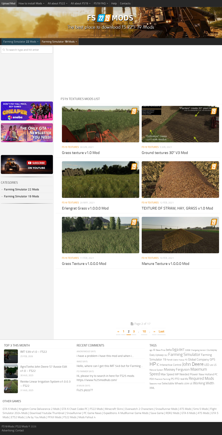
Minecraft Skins (114, 409)
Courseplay (212, 350)
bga (175, 349)
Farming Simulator (184, 354)
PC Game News (92, 413)
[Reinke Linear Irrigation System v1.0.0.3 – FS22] (11, 386)
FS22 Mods (96, 409)
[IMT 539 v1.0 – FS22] (11, 356)
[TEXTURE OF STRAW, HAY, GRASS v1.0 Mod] (180, 179)
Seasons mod (155, 383)
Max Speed (167, 374)
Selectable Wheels (172, 383)
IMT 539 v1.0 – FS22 (33, 351)
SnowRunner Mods (166, 409)
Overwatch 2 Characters (139, 409)
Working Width (203, 383)
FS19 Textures (70, 147)
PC (216, 374)
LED (206, 364)
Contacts (125, 3)
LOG (211, 365)
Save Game (157, 413)
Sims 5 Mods (200, 409)
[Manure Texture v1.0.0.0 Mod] (180, 235)
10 (144, 331)
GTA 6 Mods (10, 409)
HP (153, 364)
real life (184, 378)
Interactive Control (170, 364)
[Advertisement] (140, 69)
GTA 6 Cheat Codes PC (75, 409)
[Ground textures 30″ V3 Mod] (180, 124)
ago (151, 350)
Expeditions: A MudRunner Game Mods (126, 413)
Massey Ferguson (177, 369)
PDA (152, 379)
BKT (181, 350)
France (181, 360)
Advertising (8, 430)
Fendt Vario (172, 359)
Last (161, 331)
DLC (166, 355)
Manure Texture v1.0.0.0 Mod (165, 263)
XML (152, 388)
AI (154, 350)
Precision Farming (162, 379)
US (191, 383)
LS (215, 364)
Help (114, 3)
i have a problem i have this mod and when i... (105, 356)
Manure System (156, 370)
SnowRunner (74, 413)
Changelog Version (198, 350)
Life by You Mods (36, 417)
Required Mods (201, 378)
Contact (20, 430)
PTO (177, 378)
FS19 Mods (8, 426)
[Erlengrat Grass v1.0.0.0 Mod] (100, 179)
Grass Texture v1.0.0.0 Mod (84, 263)
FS (186, 359)
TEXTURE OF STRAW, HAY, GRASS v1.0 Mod (177, 208)
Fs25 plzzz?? (85, 390)
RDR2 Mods (172, 413)
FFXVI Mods (54, 417)
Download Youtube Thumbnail (47, 413)
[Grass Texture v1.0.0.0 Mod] (100, 235)
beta (169, 350)
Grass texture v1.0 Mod (81, 152)
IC (158, 365)
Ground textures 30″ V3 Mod (165, 152)
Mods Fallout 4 (87, 417)
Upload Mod (8, 3)
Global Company (198, 359)
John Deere (193, 364)
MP (177, 374)
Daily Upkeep (157, 355)
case (187, 350)
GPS (212, 359)
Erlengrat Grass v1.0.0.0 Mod (85, 208)
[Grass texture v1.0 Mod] (100, 124)
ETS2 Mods (17, 417)
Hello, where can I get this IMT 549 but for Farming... (110, 366)
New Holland (206, 374)
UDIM (186, 383)
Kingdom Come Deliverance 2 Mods (39, 409)
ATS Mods (185, 409)
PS (172, 378)
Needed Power (189, 374)
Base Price (160, 350)
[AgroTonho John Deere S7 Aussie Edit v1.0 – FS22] (11, 371)
